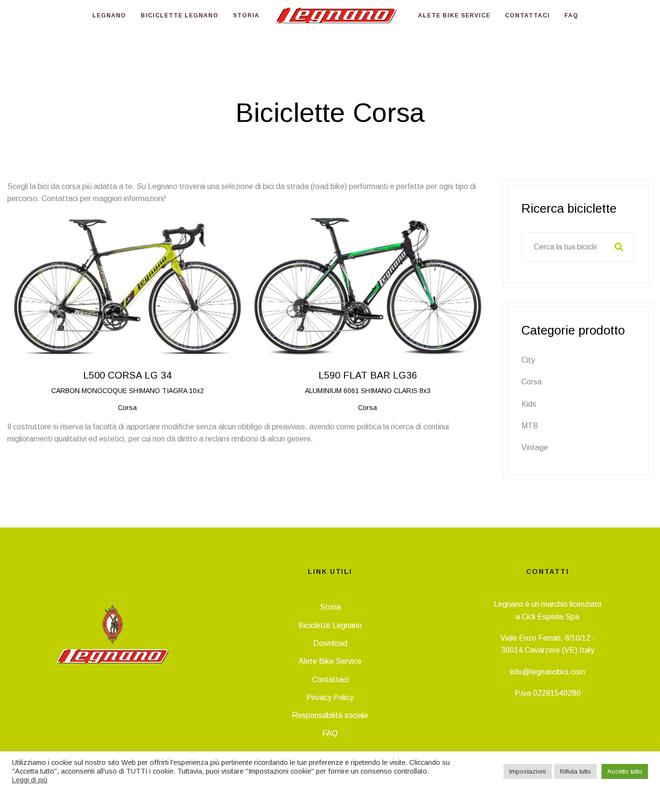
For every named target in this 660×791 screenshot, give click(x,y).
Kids (528, 404)
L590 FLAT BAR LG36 (367, 375)
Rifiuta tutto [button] (575, 771)
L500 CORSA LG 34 (127, 375)
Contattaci (330, 679)
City (528, 360)
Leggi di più (29, 780)
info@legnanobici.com (547, 672)
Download (330, 643)
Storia (330, 607)
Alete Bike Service (330, 661)
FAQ (330, 733)
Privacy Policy (330, 697)
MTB (529, 426)
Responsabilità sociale (330, 715)
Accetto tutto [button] (624, 771)
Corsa (531, 382)
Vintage (534, 447)
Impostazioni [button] (527, 771)
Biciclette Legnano (330, 625)
